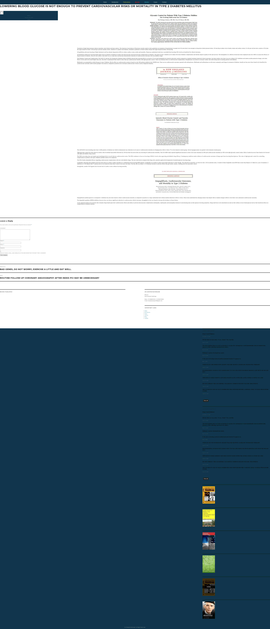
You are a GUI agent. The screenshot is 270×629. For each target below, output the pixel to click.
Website (2, 248)
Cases (146, 313)
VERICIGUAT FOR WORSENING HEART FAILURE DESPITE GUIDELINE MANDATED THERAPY (231, 364)
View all (206, 400)
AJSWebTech (170, 627)
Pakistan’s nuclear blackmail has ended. (213, 352)
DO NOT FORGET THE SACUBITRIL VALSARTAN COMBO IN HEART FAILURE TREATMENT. (230, 383)
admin (29, 15)
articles (146, 2)
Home (105, 2)
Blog (29, 19)
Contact (146, 318)
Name (2, 240)
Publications (126, 2)
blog (137, 2)
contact (164, 2)
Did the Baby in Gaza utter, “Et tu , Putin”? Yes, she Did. (218, 339)
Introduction (115, 2)
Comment (2, 228)
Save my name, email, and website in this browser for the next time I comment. (23, 253)
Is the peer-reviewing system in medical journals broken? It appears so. (221, 358)
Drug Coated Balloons (208, 333)
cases (155, 2)
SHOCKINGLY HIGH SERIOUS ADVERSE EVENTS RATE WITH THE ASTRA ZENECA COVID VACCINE (232, 377)
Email (2, 244)
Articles (146, 315)
